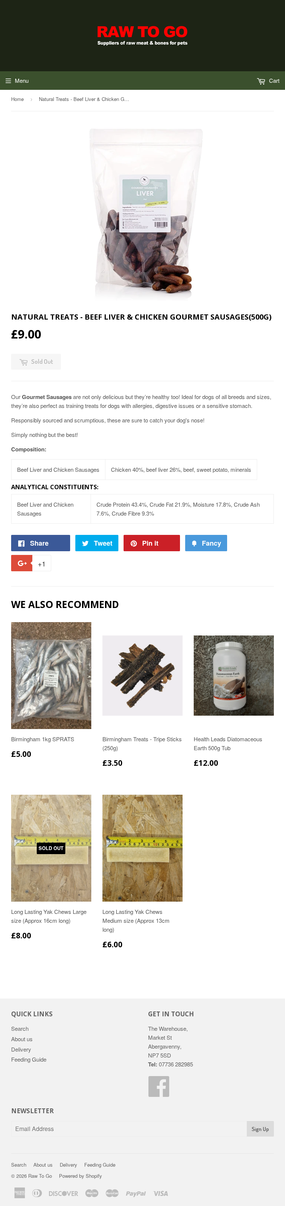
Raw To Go (40, 1175)
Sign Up (260, 1129)
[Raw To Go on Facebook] (159, 1092)
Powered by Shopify (80, 1175)
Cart (273, 80)
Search (20, 1028)
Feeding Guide (28, 1059)
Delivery (21, 1049)
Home (17, 98)
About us (22, 1039)
